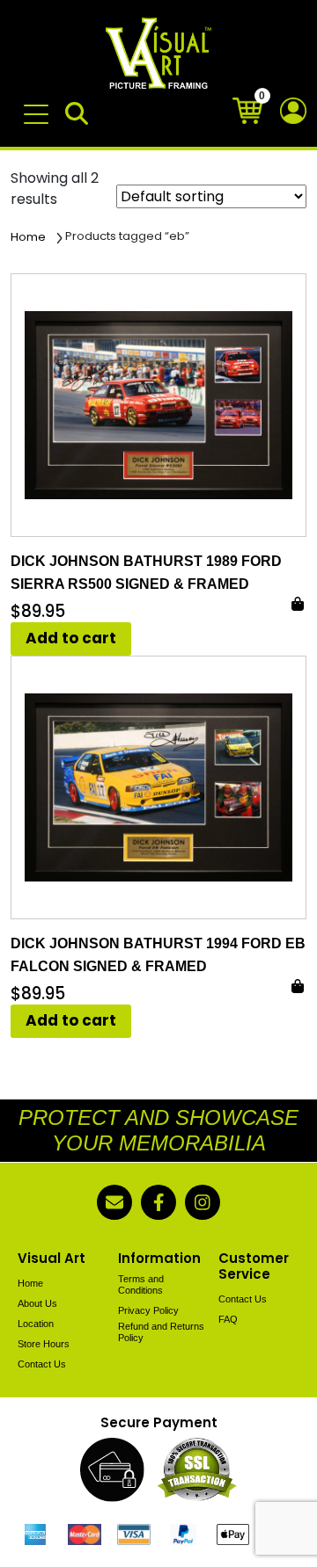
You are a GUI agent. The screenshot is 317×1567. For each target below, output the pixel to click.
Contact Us (42, 1364)
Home (28, 237)
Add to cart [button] (71, 638)
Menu (39, 105)
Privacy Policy (148, 1310)
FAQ (228, 1319)
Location (36, 1323)
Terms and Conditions (141, 1284)
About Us (37, 1303)
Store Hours (44, 1343)
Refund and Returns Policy (161, 1332)
